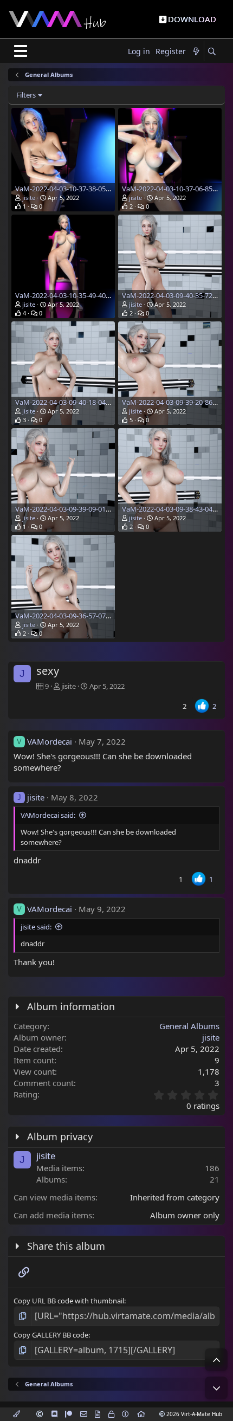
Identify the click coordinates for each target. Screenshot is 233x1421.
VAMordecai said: (48, 815)
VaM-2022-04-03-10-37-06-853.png (176, 188)
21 (214, 1179)
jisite (28, 197)
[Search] (211, 52)
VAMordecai (49, 741)
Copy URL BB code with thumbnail (69, 1301)
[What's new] (196, 52)
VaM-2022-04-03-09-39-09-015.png (69, 509)
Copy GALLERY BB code (51, 1335)
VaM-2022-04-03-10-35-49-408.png (69, 295)
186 (212, 1167)
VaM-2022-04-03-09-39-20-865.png (176, 402)
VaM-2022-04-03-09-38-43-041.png (176, 509)
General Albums (189, 1025)
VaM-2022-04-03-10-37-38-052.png (69, 188)
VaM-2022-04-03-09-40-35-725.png (176, 295)
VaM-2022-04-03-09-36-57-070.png (69, 616)
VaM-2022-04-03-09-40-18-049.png (69, 402)
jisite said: (36, 927)
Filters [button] (26, 95)
